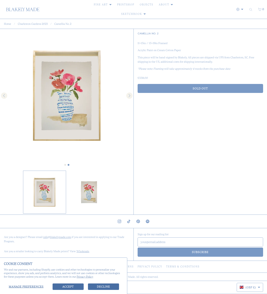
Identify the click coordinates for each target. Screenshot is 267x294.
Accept (68, 286)
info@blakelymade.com (57, 237)
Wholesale (82, 251)
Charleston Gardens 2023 (33, 23)
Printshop (125, 4)
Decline (103, 286)
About (164, 4)
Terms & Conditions (183, 266)
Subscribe (200, 252)
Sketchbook (131, 13)
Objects (146, 4)
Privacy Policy (85, 276)
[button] (44, 192)
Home (7, 23)
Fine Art (101, 4)
